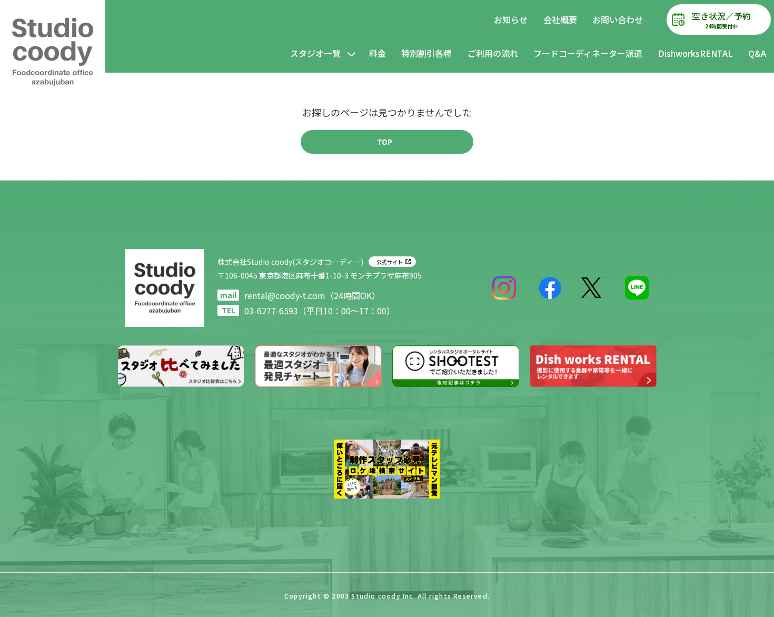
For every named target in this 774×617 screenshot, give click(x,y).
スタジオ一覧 (315, 53)
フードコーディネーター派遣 (587, 53)
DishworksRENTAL (695, 53)
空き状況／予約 (721, 19)
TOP (384, 141)
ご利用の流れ (493, 53)
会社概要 (560, 19)
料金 (377, 53)
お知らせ (511, 19)
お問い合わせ (617, 19)
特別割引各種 (426, 53)
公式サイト (389, 262)
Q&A (757, 53)
